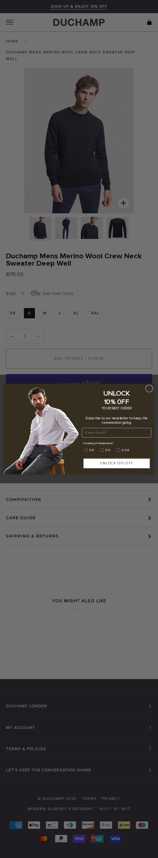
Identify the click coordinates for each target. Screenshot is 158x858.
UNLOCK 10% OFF (116, 463)
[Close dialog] (149, 388)
